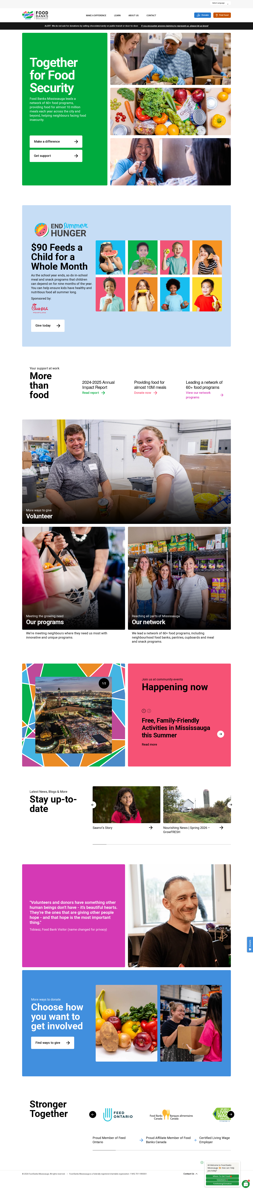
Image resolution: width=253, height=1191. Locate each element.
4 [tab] (141, 844)
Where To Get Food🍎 (222, 1176)
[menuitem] (96, 16)
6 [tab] (169, 844)
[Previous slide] (92, 796)
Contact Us (188, 1174)
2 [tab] (149, 710)
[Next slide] (230, 1106)
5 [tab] (155, 844)
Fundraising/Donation (222, 1183)
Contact (151, 15)
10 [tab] (224, 844)
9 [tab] (210, 844)
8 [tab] (196, 844)
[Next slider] (220, 734)
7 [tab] (182, 844)
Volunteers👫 (222, 1180)
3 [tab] (127, 844)
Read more (149, 744)
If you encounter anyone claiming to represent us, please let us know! (174, 26)
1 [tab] (144, 710)
